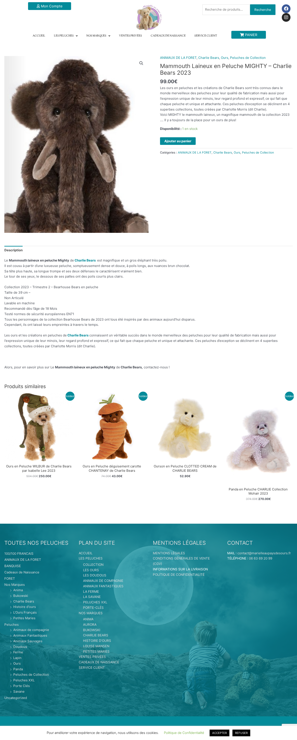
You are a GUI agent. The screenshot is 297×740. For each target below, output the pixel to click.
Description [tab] (13, 250)
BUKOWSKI (91, 630)
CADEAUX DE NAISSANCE (168, 36)
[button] (141, 63)
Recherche (262, 10)
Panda (18, 669)
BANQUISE (12, 566)
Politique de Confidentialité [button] (184, 733)
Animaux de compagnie (31, 630)
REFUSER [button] (241, 733)
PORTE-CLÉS (93, 608)
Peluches (11, 624)
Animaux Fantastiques (30, 635)
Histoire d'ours (24, 607)
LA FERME (91, 591)
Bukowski (20, 596)
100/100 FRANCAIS (18, 553)
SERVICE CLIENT (205, 36)
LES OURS (91, 570)
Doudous (20, 647)
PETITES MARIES (96, 651)
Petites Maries (24, 618)
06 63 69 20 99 (260, 558)
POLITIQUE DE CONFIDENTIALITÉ (179, 575)
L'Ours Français (25, 612)
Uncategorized (15, 698)
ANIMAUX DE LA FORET (178, 58)
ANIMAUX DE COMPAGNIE (103, 581)
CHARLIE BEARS (95, 635)
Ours (224, 58)
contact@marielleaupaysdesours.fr (264, 553)
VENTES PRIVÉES (130, 36)
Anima (18, 590)
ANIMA (88, 619)
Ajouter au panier (177, 141)
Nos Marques (14, 585)
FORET (9, 578)
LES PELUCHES (64, 36)
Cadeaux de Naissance (21, 572)
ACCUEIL (39, 36)
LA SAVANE (92, 597)
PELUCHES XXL (95, 602)
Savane (19, 691)
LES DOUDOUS (94, 575)
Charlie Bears (208, 58)
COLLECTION (93, 565)
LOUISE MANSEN (96, 646)
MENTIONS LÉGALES (169, 553)
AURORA (90, 624)
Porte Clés (21, 686)
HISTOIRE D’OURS (97, 641)
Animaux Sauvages (27, 641)
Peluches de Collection (248, 58)
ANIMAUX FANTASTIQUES (103, 586)
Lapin (17, 658)
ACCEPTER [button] (219, 733)
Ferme (18, 652)
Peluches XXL (24, 680)
